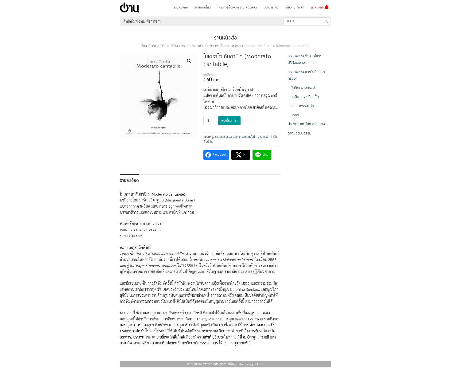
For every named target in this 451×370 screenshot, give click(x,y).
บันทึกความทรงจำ (303, 88)
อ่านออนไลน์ (203, 7)
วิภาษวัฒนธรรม (299, 133)
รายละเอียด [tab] (129, 180)
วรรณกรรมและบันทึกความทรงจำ (202, 46)
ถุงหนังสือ (318, 7)
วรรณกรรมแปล (237, 46)
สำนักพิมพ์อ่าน (169, 46)
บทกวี (295, 115)
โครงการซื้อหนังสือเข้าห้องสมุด (237, 7)
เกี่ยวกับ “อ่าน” (294, 7)
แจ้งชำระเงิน (271, 7)
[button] (189, 61)
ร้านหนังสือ (181, 7)
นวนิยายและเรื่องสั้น (305, 97)
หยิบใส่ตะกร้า (229, 120)
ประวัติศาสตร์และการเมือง (306, 124)
